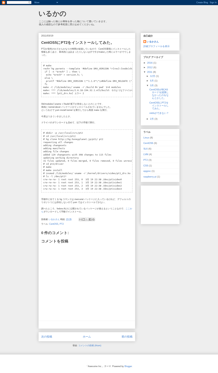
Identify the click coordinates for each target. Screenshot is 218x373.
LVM (145, 154)
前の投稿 (127, 336)
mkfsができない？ (159, 113)
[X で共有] (87, 219)
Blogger (128, 366)
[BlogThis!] (83, 219)
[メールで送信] (80, 219)
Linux (146, 137)
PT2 (62, 224)
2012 (150, 67)
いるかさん (153, 41)
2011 (150, 72)
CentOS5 (53, 224)
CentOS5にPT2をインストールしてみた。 (159, 105)
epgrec (147, 171)
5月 (152, 80)
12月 (153, 76)
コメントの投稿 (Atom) (89, 345)
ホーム (87, 336)
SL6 (145, 148)
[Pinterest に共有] (93, 219)
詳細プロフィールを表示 (156, 46)
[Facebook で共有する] (90, 219)
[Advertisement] (87, 324)
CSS (145, 165)
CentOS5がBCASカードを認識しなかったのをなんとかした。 (159, 93)
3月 (152, 85)
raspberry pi (149, 176)
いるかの (52, 13)
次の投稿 (46, 336)
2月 (152, 118)
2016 (150, 62)
